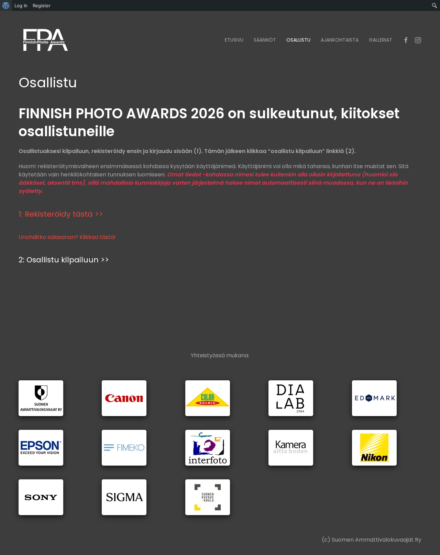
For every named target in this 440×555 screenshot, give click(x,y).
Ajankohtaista (340, 39)
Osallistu (298, 39)
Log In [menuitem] (21, 5)
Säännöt (265, 39)
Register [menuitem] (42, 5)
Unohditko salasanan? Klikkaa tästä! (67, 237)
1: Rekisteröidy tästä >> (61, 214)
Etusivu (234, 39)
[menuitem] (6, 5)
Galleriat (380, 39)
